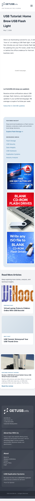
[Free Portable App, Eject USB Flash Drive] (20, 176)
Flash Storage (11, 141)
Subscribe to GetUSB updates (14, 106)
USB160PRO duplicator (24, 477)
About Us (6, 457)
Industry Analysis (12, 157)
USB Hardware (11, 151)
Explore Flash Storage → (14, 131)
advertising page (8, 440)
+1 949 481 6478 (8, 421)
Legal (5, 464)
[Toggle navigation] (31, 5)
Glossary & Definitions (10, 459)
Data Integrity (10, 147)
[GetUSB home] (17, 411)
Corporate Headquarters (10, 423)
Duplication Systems (13, 154)
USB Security (10, 144)
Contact (6, 461)
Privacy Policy (7, 463)
